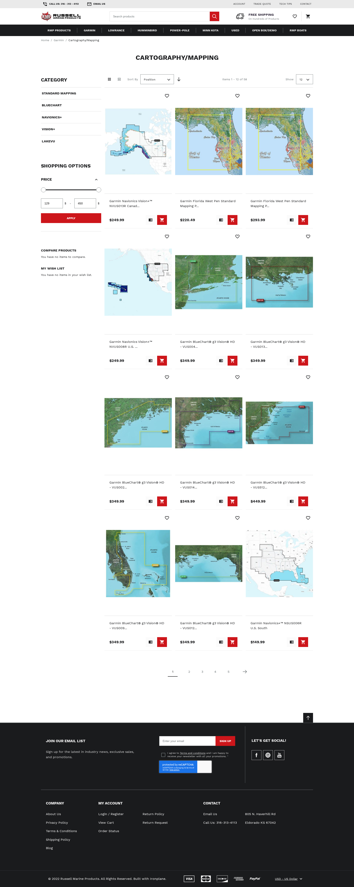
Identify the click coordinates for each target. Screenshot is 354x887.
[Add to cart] (162, 220)
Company (55, 803)
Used (235, 30)
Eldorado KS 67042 (260, 823)
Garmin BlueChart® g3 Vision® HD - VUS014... (207, 484)
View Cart (106, 823)
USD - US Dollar (286, 878)
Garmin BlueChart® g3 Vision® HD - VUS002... (136, 484)
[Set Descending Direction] (179, 79)
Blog (49, 848)
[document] (71, 110)
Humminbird (147, 30)
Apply (71, 218)
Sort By (132, 79)
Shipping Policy (58, 840)
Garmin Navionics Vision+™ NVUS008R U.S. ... (130, 344)
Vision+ (48, 129)
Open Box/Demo (264, 30)
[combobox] (164, 16)
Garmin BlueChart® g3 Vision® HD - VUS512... (278, 484)
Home (45, 40)
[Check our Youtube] (279, 755)
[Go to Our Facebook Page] (256, 755)
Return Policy (153, 814)
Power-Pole (179, 30)
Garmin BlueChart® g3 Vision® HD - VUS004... (207, 344)
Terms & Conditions (61, 831)
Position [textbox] (149, 79)
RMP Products (59, 30)
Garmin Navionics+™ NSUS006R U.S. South (276, 625)
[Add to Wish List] (167, 96)
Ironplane (157, 879)
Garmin (89, 30)
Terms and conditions (192, 753)
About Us (53, 814)
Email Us (210, 814)
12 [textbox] (301, 79)
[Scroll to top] (308, 718)
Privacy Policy (57, 823)
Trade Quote (262, 3)
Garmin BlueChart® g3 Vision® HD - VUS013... (278, 344)
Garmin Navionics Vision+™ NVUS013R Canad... (130, 203)
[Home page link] (67, 16)
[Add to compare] (150, 220)
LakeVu (48, 141)
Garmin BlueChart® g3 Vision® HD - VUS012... (207, 625)
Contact (211, 803)
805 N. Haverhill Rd (260, 814)
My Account (110, 803)
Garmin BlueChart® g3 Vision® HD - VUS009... (136, 625)
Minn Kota (210, 30)
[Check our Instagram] (268, 755)
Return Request (155, 823)
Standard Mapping (59, 93)
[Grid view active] (109, 79)
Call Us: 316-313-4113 (220, 823)
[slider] (43, 189)
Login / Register (111, 814)
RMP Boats (298, 30)
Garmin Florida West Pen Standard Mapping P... (208, 203)
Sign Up (225, 741)
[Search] (214, 16)
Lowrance (116, 30)
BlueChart (52, 105)
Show (290, 79)
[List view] (119, 79)
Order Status (108, 831)
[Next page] (245, 672)
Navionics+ (52, 117)
